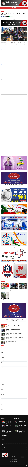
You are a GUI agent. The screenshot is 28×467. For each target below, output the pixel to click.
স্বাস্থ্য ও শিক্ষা (2, 354)
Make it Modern (3, 374)
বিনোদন (2, 403)
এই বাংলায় (4, 9)
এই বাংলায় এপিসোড (3, 401)
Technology (2, 393)
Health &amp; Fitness (3, 369)
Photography (2, 381)
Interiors (2, 371)
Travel (2, 394)
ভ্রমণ (1, 357)
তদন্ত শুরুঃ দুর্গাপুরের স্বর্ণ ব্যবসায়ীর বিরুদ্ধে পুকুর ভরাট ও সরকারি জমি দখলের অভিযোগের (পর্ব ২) (14, 332)
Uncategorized (3, 396)
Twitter (7, 16)
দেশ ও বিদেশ (2, 349)
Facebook (3, 16)
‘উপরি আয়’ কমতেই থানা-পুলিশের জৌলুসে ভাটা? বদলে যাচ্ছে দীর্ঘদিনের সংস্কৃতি (9, 421)
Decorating (2, 361)
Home (1, 9)
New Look (2, 379)
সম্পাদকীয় (2, 406)
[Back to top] (26, 461)
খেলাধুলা (3, 439)
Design (2, 362)
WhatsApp (11, 16)
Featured (2, 366)
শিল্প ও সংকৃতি (2, 352)
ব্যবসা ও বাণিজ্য (2, 356)
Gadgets (2, 367)
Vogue (2, 399)
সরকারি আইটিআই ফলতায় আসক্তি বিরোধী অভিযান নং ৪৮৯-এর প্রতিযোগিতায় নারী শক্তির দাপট (9, 417)
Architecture (2, 359)
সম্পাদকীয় (2, 342)
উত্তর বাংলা (2, 347)
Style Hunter (2, 391)
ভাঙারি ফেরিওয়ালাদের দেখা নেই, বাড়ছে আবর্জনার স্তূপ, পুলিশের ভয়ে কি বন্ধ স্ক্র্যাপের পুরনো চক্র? (15, 328)
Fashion (2, 364)
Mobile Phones (3, 376)
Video (2, 398)
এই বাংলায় (15, 461)
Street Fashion (2, 389)
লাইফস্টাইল (2, 404)
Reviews (2, 386)
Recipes (2, 384)
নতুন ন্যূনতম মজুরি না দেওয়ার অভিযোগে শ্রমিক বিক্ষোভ (11, 336)
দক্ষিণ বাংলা (3, 434)
